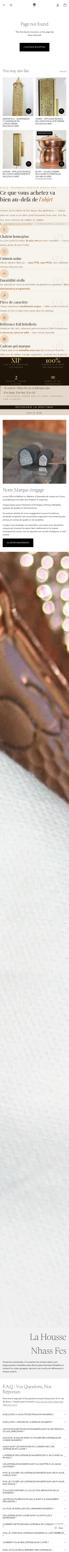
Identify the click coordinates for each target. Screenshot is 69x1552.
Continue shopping (34, 47)
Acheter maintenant (18, 542)
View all (62, 71)
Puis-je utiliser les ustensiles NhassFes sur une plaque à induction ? (33, 1474)
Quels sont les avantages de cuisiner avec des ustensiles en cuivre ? (28, 1447)
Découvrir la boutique (34, 407)
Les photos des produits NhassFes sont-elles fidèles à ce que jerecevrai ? (33, 1430)
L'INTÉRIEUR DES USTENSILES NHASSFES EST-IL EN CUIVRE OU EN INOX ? (33, 1456)
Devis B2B (34, 413)
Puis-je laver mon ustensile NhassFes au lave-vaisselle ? (33, 1534)
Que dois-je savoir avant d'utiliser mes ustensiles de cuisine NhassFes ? (32, 1439)
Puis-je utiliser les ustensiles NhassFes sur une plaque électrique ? (33, 1482)
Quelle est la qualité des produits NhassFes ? (28, 1414)
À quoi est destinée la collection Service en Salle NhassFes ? (31, 1491)
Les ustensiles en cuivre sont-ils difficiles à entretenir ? (27, 1516)
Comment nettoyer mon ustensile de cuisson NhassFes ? (33, 1525)
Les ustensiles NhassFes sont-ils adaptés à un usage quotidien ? (32, 1465)
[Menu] (4, 5)
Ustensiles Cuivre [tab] (18, 223)
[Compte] (57, 5)
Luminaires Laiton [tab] (50, 223)
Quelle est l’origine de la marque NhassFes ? (28, 1422)
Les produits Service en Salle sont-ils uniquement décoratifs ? (31, 1500)
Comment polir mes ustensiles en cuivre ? (26, 1542)
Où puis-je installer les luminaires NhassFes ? (28, 1508)
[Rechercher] (11, 5)
